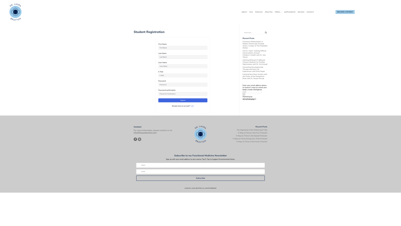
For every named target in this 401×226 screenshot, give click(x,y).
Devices (301, 12)
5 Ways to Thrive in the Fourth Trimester (251, 142)
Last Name (162, 53)
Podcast (259, 12)
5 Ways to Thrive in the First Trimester (252, 133)
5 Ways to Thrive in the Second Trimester (251, 136)
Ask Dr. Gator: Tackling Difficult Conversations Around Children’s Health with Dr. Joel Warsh (254, 54)
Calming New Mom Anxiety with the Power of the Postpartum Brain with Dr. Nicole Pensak (255, 76)
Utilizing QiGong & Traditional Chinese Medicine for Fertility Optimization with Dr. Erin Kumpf (255, 62)
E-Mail (160, 72)
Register (183, 100)
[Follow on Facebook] (135, 139)
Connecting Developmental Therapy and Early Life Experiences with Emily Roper (254, 69)
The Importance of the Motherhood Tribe (252, 130)
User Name (162, 63)
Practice (269, 12)
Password (162, 81)
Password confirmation (167, 90)
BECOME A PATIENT (345, 12)
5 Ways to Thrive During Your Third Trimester (250, 139)
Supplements (289, 12)
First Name (162, 44)
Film (251, 12)
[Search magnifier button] (265, 32)
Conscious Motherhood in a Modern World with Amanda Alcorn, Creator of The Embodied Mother (255, 44)
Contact (310, 12)
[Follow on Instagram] (139, 139)
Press (277, 12)
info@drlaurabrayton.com (145, 132)
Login (192, 106)
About (244, 12)
